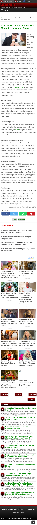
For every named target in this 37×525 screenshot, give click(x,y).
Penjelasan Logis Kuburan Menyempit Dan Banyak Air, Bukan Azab (19, 456)
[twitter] (14, 213)
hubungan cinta (17, 87)
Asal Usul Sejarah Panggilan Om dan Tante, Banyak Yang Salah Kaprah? (19, 484)
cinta (17, 130)
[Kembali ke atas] (33, 523)
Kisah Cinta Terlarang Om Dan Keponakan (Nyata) (16, 427)
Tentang (10, 509)
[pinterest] (31, 213)
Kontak (19, 1)
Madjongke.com (8, 1)
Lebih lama (32, 394)
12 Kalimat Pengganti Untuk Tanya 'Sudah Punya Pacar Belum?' (18, 474)
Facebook (29, 1)
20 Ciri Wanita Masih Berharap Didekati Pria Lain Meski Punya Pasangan (19, 493)
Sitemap (22, 512)
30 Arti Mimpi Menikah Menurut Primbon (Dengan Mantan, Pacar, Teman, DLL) (20, 437)
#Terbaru (21, 219)
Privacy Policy (23, 509)
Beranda (18, 394)
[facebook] (5, 213)
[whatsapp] (23, 213)
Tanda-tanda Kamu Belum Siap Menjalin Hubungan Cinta (17, 26)
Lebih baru (4, 394)
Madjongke (7, 4)
